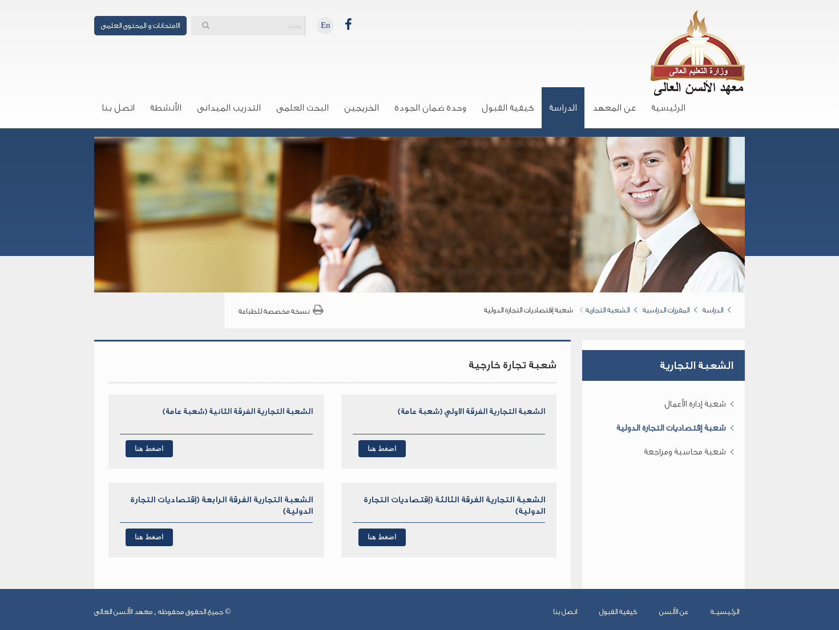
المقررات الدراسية (666, 310)
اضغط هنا (382, 448)
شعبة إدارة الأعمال (695, 404)
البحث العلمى (302, 108)
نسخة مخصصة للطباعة (274, 311)
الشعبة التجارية (608, 310)
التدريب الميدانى (229, 108)
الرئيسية (668, 108)
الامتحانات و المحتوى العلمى (140, 25)
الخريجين (361, 108)
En (325, 25)
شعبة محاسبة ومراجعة (685, 452)
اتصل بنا (118, 108)
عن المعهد (614, 108)
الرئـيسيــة (725, 611)
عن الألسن (673, 611)
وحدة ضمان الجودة (430, 108)
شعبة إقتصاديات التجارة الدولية (671, 428)
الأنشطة (165, 108)
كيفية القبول (508, 108)
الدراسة (563, 108)
